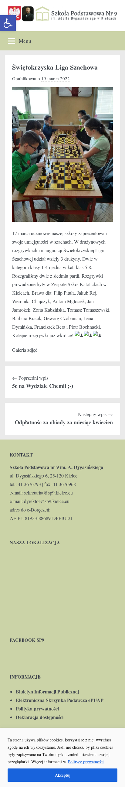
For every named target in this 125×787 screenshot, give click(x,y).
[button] (8, 23)
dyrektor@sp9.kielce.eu (46, 501)
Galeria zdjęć (24, 350)
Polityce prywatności (86, 762)
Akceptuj (62, 775)
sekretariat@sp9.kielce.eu (48, 492)
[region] (62, 757)
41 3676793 (29, 484)
